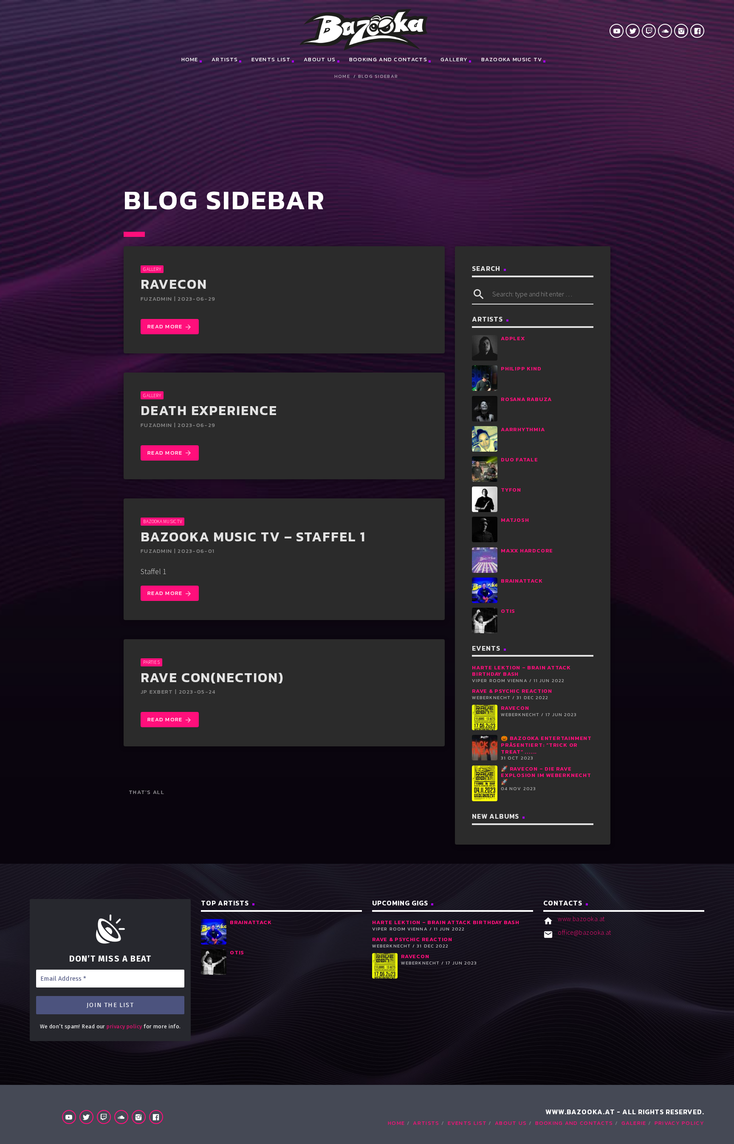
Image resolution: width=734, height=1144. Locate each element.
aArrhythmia (523, 429)
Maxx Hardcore (527, 550)
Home (189, 59)
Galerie (633, 1123)
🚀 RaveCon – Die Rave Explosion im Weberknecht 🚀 (546, 775)
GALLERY (152, 269)
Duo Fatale (519, 459)
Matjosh (515, 520)
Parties (151, 662)
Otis (508, 611)
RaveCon (174, 284)
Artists (225, 59)
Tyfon (511, 490)
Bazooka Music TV (511, 59)
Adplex (513, 338)
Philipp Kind (521, 368)
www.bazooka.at (581, 919)
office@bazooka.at (584, 932)
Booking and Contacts (388, 59)
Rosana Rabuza (526, 399)
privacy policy (124, 1026)
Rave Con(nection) (212, 677)
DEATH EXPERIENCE (209, 410)
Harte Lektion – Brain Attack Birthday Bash (521, 670)
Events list (271, 59)
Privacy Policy (679, 1123)
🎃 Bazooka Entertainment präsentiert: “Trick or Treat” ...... (546, 744)
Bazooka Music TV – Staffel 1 (253, 536)
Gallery (454, 59)
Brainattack (522, 581)
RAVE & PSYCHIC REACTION (512, 691)
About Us (320, 59)
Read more (169, 326)
